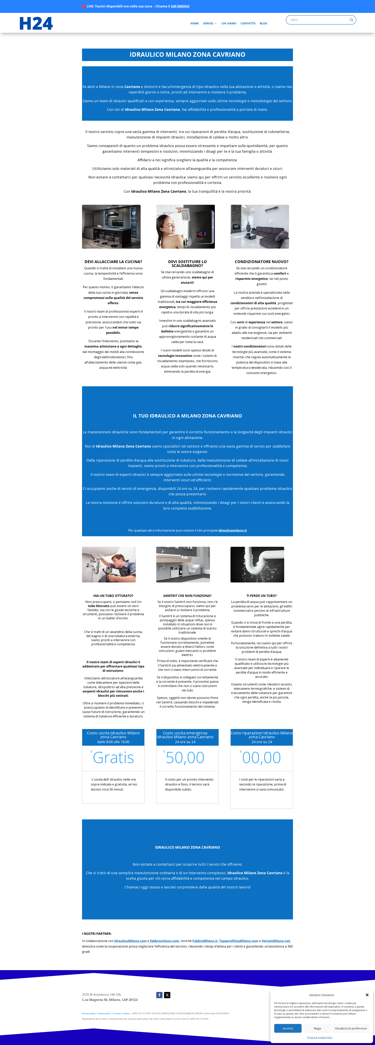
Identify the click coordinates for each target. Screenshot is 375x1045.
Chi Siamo (228, 23)
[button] (367, 995)
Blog (263, 23)
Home (194, 23)
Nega (317, 1028)
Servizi (208, 23)
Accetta (288, 1028)
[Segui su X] (167, 995)
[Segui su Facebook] (159, 995)
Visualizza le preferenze (351, 1028)
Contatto (248, 23)
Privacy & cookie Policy (319, 1037)
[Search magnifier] (351, 20)
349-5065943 (180, 6)
